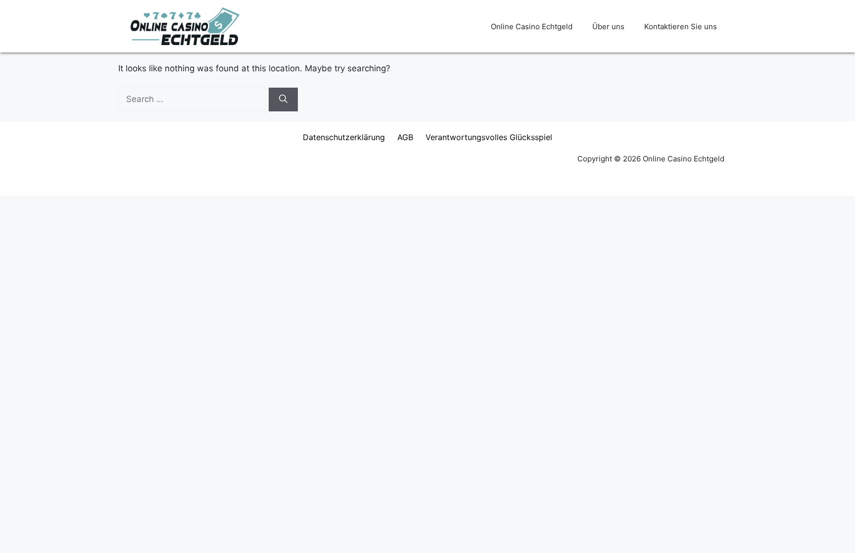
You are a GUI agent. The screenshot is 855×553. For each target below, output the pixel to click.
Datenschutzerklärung (344, 137)
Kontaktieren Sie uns (680, 26)
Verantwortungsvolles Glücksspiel (489, 137)
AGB (405, 137)
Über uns (608, 26)
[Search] (283, 99)
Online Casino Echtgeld (531, 26)
